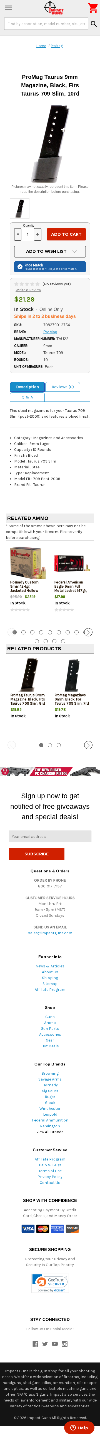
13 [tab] (63, 641)
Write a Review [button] (28, 290)
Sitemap (50, 983)
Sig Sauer (50, 1091)
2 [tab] (23, 632)
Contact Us (50, 1182)
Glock (50, 1102)
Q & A (27, 397)
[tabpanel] (28, 584)
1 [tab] (41, 745)
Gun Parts (50, 1028)
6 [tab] (59, 632)
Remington (50, 1126)
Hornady (50, 1085)
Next (88, 632)
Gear (50, 1040)
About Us (50, 972)
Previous (12, 632)
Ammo (50, 1022)
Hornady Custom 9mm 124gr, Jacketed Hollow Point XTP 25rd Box (26, 588)
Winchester (50, 1108)
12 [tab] (54, 641)
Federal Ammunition (50, 1120)
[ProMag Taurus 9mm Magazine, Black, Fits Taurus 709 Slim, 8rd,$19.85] (28, 676)
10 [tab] (37, 641)
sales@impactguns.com (50, 933)
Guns (50, 1016)
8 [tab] (76, 632)
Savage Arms (50, 1079)
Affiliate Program (50, 989)
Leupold (50, 1114)
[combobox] (46, 24)
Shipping (50, 977)
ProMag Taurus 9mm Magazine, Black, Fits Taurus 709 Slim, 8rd (28, 699)
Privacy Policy (50, 1176)
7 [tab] (68, 632)
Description (27, 386)
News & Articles (50, 966)
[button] (50, 1283)
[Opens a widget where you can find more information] (79, 1428)
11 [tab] (46, 641)
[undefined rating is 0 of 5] (27, 284)
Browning (50, 1073)
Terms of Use (50, 1171)
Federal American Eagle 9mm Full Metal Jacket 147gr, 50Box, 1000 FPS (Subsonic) (70, 590)
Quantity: (29, 225)
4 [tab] (41, 632)
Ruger (50, 1096)
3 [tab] (32, 632)
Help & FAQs (50, 1165)
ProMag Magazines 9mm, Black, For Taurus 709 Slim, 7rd (72, 699)
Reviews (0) (63, 386)
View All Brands (50, 1132)
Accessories (50, 1034)
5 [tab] (50, 632)
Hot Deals (50, 1046)
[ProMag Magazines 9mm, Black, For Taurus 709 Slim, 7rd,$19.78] (72, 676)
